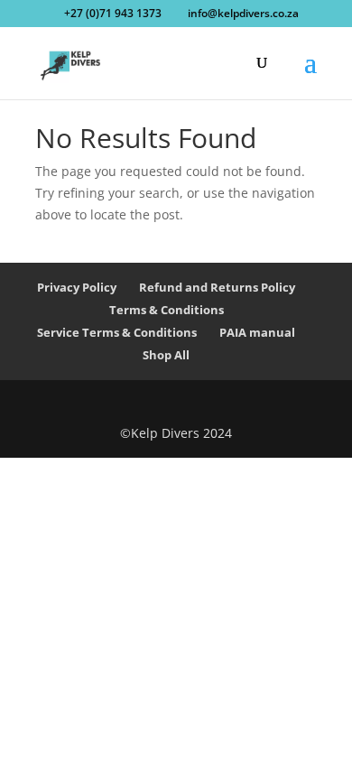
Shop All (166, 355)
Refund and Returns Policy (217, 287)
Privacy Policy (76, 287)
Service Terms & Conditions (117, 332)
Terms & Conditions (166, 310)
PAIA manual (257, 332)
